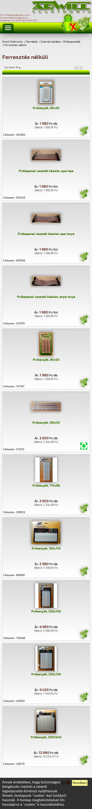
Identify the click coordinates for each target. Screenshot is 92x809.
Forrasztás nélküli (15, 45)
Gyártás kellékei (50, 42)
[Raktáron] (84, 131)
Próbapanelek (71, 42)
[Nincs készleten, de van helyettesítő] (83, 446)
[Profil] (69, 23)
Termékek (32, 42)
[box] (76, 68)
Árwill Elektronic (12, 42)
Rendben (80, 783)
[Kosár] (84, 23)
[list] (81, 68)
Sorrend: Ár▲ (15, 67)
